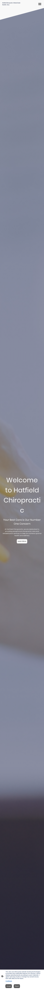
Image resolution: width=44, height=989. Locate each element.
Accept (8, 986)
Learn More (22, 541)
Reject (17, 986)
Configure (9, 981)
